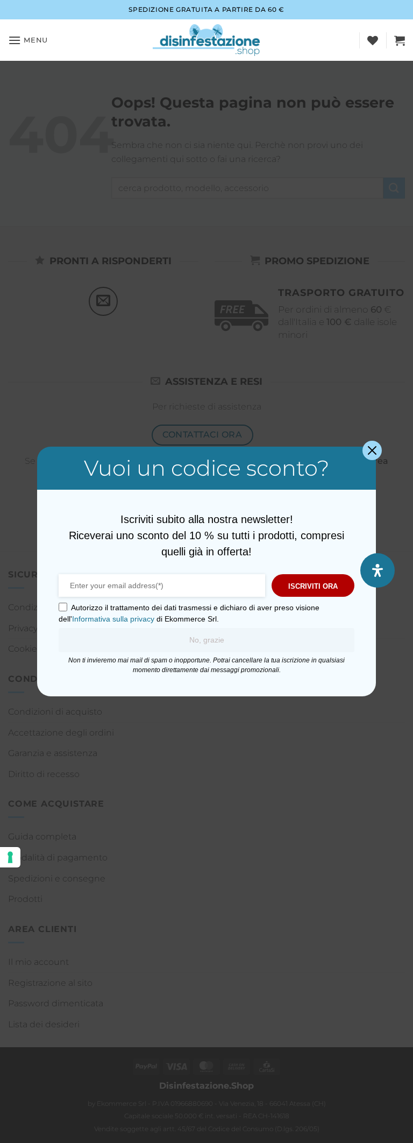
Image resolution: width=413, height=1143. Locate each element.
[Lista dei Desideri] (372, 40)
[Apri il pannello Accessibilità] (377, 570)
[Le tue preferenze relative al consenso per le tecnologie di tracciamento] (10, 857)
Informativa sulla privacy (113, 619)
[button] (28, 40)
